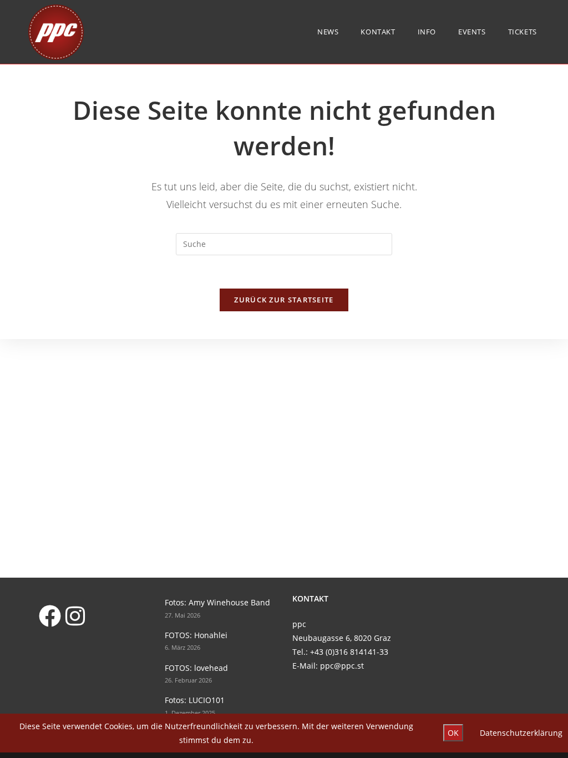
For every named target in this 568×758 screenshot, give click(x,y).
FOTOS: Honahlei (196, 635)
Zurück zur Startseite (283, 300)
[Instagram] (75, 615)
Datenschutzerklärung (521, 732)
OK (453, 732)
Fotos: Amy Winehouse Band (217, 602)
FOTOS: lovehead (196, 668)
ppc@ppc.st (342, 665)
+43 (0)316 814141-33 (349, 651)
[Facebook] (49, 615)
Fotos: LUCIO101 (195, 700)
